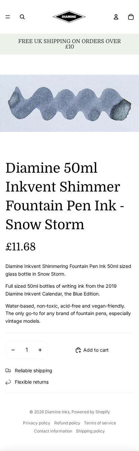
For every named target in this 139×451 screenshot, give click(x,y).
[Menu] (8, 17)
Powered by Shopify (91, 411)
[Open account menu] (116, 16)
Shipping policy (90, 430)
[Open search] (22, 16)
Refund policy (67, 422)
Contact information (53, 430)
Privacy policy (36, 422)
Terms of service (100, 422)
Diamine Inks (57, 411)
